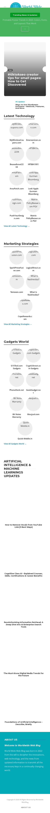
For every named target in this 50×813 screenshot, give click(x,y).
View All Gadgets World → (15, 444)
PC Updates (20, 102)
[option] (25, 69)
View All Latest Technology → (17, 226)
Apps (10, 70)
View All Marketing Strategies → (18, 324)
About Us (26, 807)
